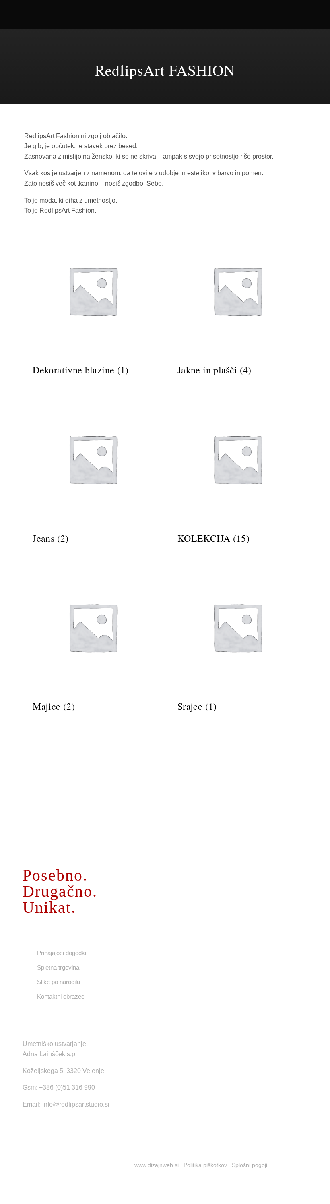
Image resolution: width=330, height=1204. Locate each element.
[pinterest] (76, 1127)
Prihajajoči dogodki (61, 952)
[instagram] (50, 1127)
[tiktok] (37, 1127)
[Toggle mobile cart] (300, 16)
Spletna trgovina (58, 967)
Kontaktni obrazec (61, 996)
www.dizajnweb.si (156, 1165)
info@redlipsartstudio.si (75, 1104)
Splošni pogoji (249, 1165)
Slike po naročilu (58, 981)
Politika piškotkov (205, 1165)
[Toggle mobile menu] (314, 16)
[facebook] (25, 1127)
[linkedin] (63, 1127)
